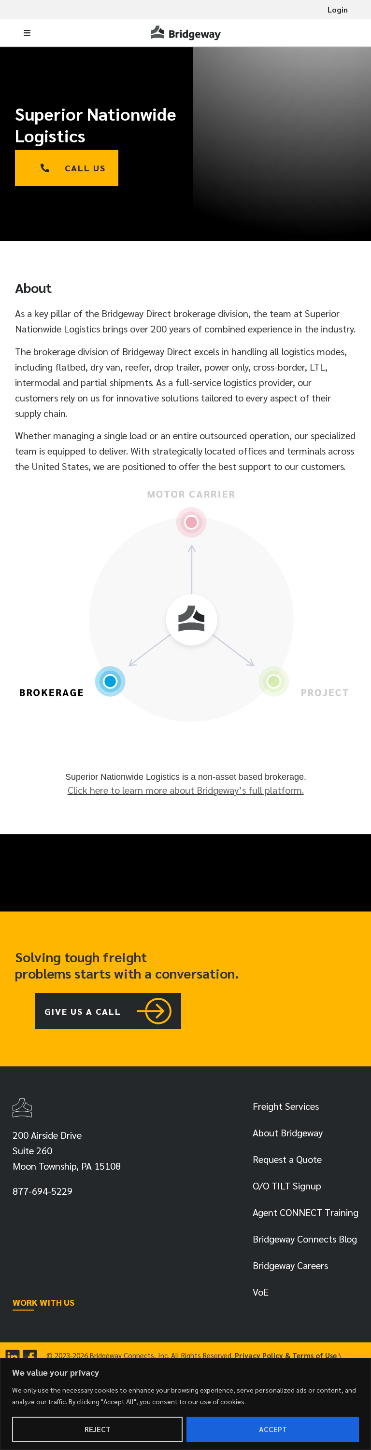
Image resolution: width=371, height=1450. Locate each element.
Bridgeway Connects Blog (305, 1238)
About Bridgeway (288, 1132)
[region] (185, 1404)
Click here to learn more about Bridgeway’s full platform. (186, 790)
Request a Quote (287, 1159)
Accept (273, 1429)
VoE (261, 1291)
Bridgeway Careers (290, 1265)
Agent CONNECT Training (305, 1212)
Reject (98, 1429)
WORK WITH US (43, 1302)
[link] (187, 32)
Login (338, 9)
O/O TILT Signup (287, 1185)
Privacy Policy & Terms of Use (286, 1355)
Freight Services (286, 1106)
